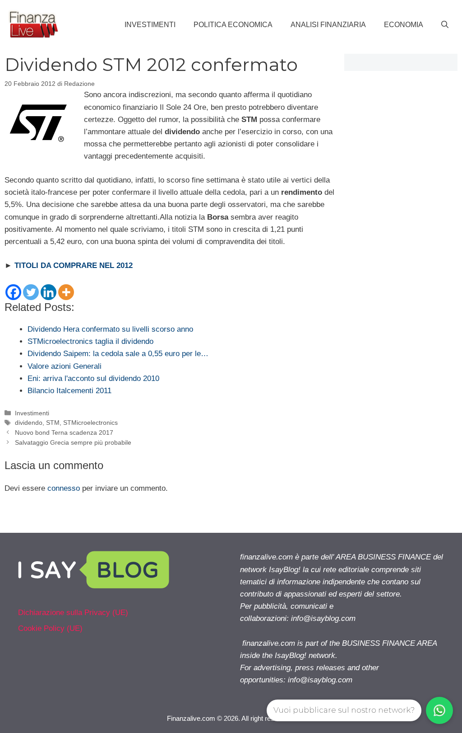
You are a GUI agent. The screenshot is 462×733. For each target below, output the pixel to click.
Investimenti (150, 24)
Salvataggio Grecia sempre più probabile (73, 442)
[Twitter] (31, 292)
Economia (403, 24)
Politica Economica (233, 24)
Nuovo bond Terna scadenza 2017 (64, 432)
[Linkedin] (48, 292)
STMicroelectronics (90, 422)
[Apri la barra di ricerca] (444, 25)
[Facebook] (13, 292)
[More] (66, 292)
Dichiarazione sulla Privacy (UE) (73, 612)
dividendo (28, 422)
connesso (63, 488)
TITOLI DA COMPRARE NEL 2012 (73, 265)
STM (53, 422)
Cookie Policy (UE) (50, 628)
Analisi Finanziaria (328, 24)
